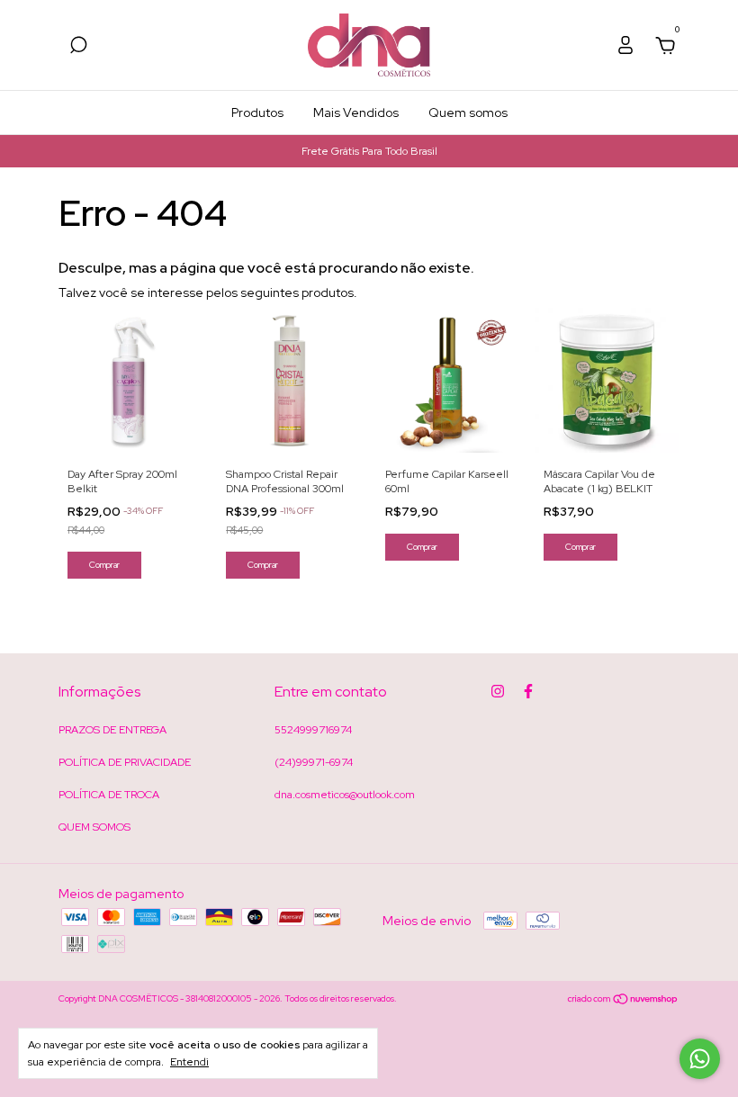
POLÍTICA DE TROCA (108, 794)
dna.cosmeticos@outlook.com (344, 794)
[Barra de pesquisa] (78, 48)
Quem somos (468, 112)
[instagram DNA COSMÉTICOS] (497, 691)
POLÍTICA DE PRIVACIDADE (124, 762)
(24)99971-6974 (313, 762)
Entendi (189, 1062)
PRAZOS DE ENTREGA (112, 730)
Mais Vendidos (356, 112)
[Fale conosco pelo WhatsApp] (700, 1059)
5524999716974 (313, 730)
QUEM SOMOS (94, 827)
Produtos (257, 112)
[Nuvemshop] (623, 1001)
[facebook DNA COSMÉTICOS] (528, 691)
